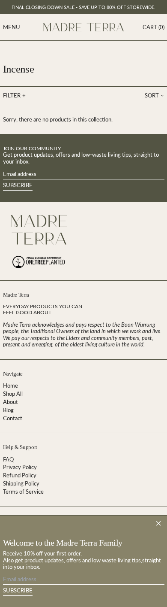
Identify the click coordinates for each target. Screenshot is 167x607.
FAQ (8, 459)
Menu (11, 27)
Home (10, 385)
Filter (12, 95)
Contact (12, 418)
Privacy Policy (20, 467)
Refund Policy (19, 475)
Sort (152, 95)
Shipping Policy (21, 483)
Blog (8, 410)
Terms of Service (23, 491)
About (10, 401)
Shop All (13, 393)
